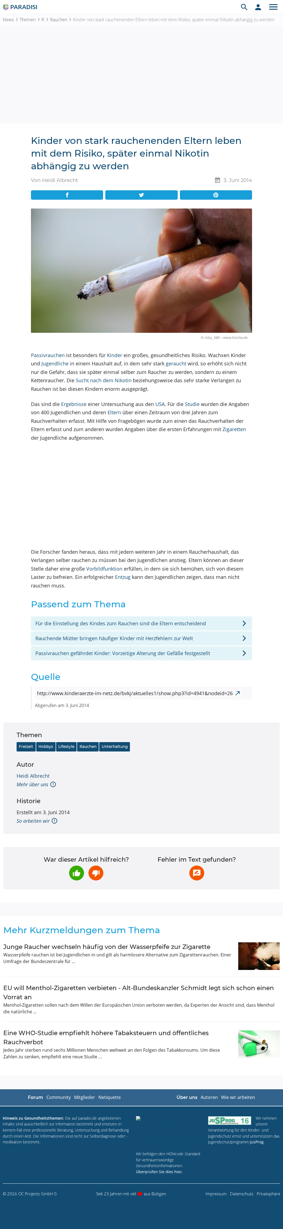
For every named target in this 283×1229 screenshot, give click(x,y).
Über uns (187, 1097)
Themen (28, 20)
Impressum (216, 1193)
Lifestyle (66, 746)
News (8, 20)
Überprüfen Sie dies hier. (159, 1171)
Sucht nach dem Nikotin (104, 380)
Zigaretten (234, 429)
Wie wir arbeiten (238, 1097)
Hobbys (45, 746)
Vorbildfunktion (104, 568)
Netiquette (109, 1097)
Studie (192, 404)
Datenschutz (241, 1193)
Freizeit (26, 746)
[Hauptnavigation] (273, 7)
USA (160, 404)
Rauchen (58, 20)
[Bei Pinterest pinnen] (216, 195)
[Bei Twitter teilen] (141, 195)
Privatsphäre (268, 1193)
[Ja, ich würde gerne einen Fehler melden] (196, 873)
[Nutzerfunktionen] (258, 7)
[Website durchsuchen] (244, 7)
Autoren (209, 1097)
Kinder (114, 355)
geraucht (176, 363)
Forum (35, 1097)
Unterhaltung (115, 746)
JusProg (257, 1141)
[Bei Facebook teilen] (67, 195)
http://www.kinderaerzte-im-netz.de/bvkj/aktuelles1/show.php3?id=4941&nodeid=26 (135, 693)
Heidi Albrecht (33, 775)
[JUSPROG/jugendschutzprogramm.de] (229, 1120)
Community (58, 1097)
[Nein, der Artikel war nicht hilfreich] (95, 873)
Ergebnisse (74, 404)
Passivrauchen (48, 355)
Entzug (122, 577)
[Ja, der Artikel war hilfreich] (76, 873)
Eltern (114, 412)
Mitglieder (84, 1097)
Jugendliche (55, 363)
